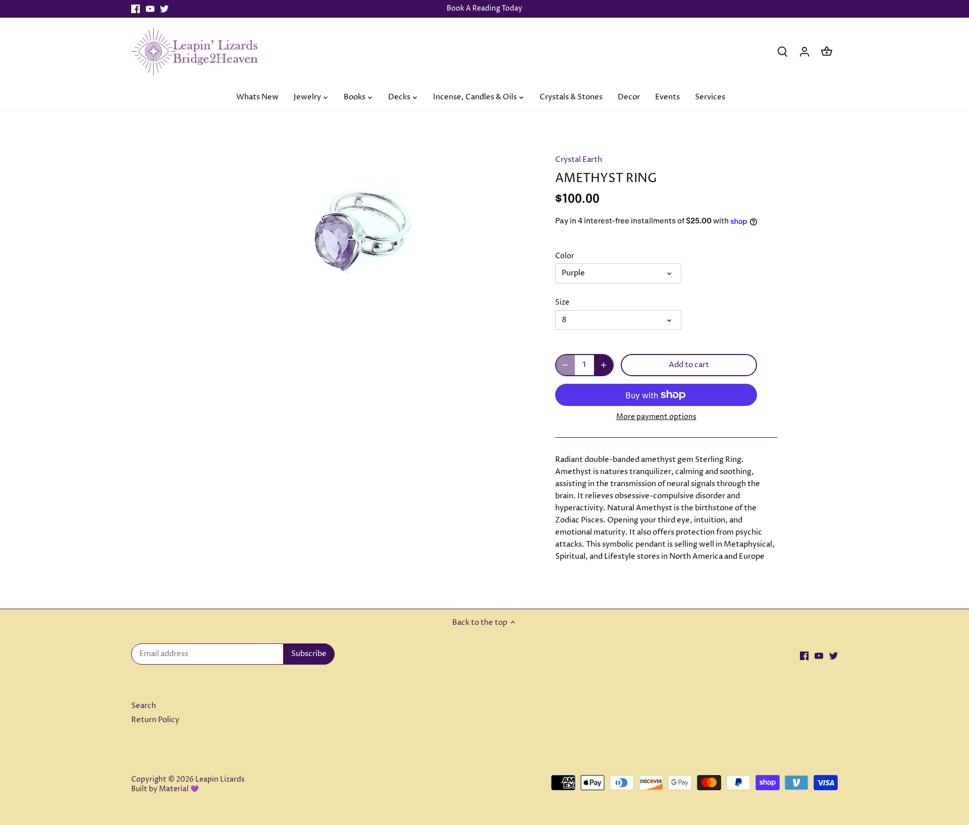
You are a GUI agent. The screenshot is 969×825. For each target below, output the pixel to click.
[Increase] (603, 365)
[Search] (782, 51)
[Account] (804, 51)
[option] (361, 225)
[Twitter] (164, 9)
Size (562, 303)
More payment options (656, 417)
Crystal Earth (578, 159)
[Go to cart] (827, 51)
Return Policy (155, 720)
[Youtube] (150, 9)
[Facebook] (135, 9)
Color (564, 256)
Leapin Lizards (220, 779)
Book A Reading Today (484, 9)
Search (143, 705)
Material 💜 (179, 789)
